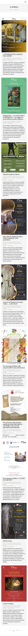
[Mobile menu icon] (25, 2)
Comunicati (14, 58)
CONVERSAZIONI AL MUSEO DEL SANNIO (13, 55)
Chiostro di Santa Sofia (7, 58)
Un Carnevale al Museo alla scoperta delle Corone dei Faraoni (14, 367)
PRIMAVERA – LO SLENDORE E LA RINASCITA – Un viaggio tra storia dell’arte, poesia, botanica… (13, 117)
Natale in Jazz (7, 541)
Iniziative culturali (6, 59)
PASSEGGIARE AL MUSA (11, 174)
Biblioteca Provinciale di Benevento (9, 121)
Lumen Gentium (8, 604)
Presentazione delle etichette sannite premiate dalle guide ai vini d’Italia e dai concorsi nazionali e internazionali (12, 425)
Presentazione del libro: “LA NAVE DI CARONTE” (14, 479)
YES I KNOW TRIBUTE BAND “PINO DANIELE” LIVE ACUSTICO (12, 238)
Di (4, 60)
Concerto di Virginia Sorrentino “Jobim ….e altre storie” (13, 303)
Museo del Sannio (13, 59)
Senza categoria (20, 59)
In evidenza (19, 58)
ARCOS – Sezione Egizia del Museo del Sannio (12, 242)
